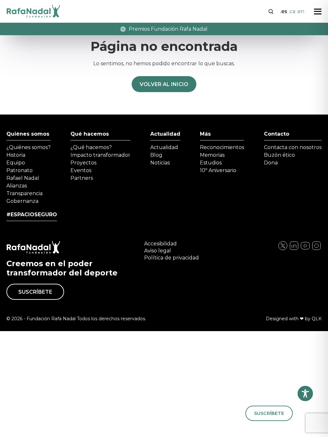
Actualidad (165, 134)
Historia (15, 155)
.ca (292, 11)
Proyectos (83, 163)
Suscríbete (35, 292)
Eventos (80, 170)
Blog (156, 155)
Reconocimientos (222, 147)
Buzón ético (279, 155)
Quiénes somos (27, 134)
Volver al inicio (164, 84)
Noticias (160, 163)
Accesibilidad (160, 244)
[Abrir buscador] (271, 11)
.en (300, 11)
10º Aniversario (218, 170)
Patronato (19, 170)
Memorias (212, 155)
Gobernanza (22, 201)
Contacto (276, 134)
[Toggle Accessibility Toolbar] (305, 393)
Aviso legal (157, 251)
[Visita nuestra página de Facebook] (283, 249)
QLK (317, 319)
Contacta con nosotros (293, 147)
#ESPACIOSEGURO (31, 214)
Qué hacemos (89, 134)
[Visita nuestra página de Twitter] (305, 249)
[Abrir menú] (318, 11)
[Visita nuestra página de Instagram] (294, 249)
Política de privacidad (171, 258)
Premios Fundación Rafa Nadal (168, 29)
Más (205, 134)
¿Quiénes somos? (28, 147)
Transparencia (24, 193)
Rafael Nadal (22, 178)
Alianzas (16, 186)
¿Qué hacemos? (91, 147)
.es (283, 11)
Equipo (15, 163)
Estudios (211, 163)
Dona (271, 163)
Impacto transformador (100, 155)
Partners (81, 178)
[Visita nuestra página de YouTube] (316, 249)
